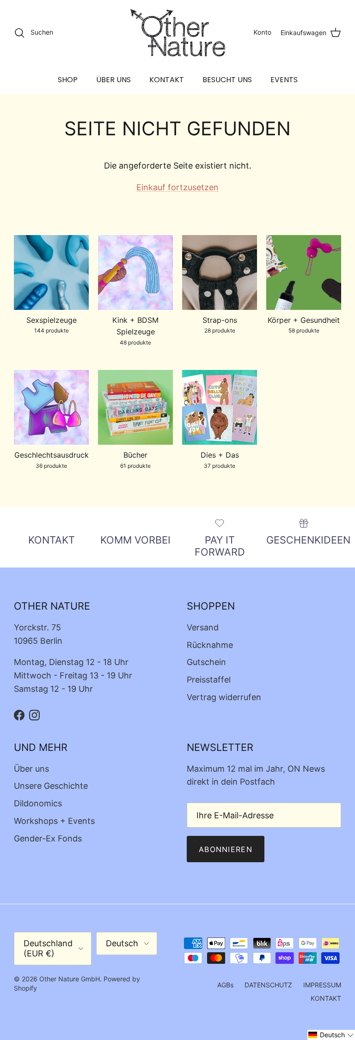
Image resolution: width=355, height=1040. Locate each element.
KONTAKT (166, 79)
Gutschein (206, 662)
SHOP (68, 79)
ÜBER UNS (113, 79)
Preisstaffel (209, 679)
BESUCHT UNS (227, 79)
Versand (203, 627)
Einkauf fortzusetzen (177, 187)
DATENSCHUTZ (268, 985)
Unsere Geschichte (51, 786)
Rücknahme (210, 645)
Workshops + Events (54, 821)
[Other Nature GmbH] (177, 32)
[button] (331, 1035)
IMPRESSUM (322, 985)
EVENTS (284, 79)
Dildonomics (38, 803)
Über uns (31, 769)
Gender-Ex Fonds (48, 838)
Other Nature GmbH (69, 979)
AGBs (225, 985)
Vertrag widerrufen (224, 697)
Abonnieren (225, 849)
